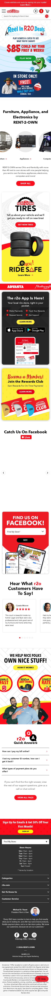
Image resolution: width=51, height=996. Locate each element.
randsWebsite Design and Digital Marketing (25, 955)
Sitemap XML (21, 938)
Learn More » (25, 5)
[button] (3, 473)
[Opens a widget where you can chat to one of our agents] (42, 979)
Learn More (25, 322)
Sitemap (32, 938)
